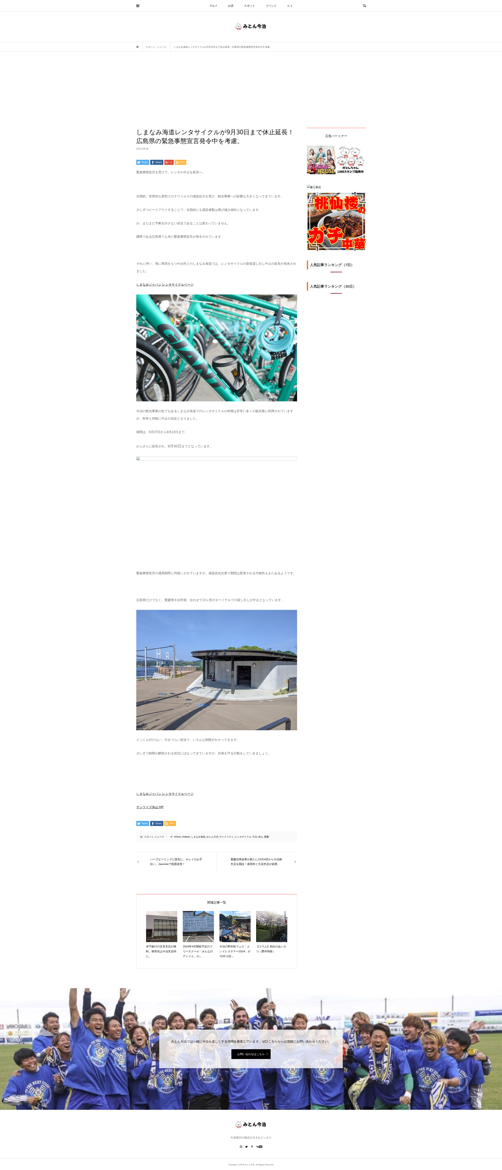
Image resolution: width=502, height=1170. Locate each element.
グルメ (213, 5)
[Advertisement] (251, 98)
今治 (254, 836)
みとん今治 (212, 836)
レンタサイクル (243, 836)
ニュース (159, 836)
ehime (177, 836)
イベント (271, 5)
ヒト (290, 5)
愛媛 (266, 836)
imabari (186, 836)
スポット (249, 5)
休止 (260, 836)
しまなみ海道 (198, 836)
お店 (231, 5)
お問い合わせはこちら (251, 1054)
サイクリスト (226, 836)
